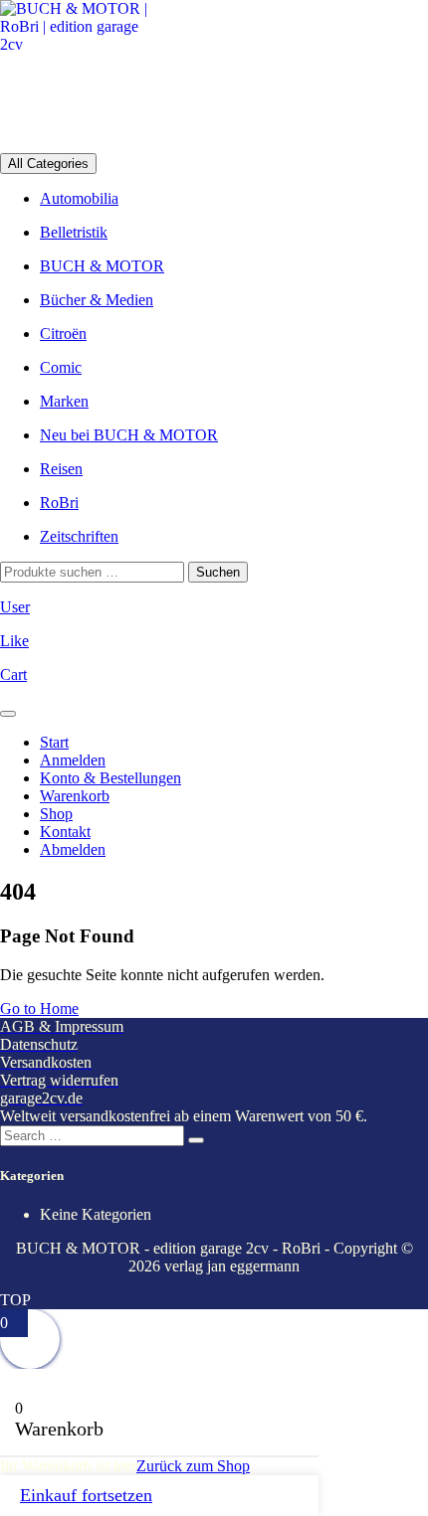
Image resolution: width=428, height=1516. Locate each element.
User (15, 606)
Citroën (63, 333)
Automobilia (79, 198)
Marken (64, 401)
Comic (61, 367)
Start (54, 742)
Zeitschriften (79, 536)
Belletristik (73, 232)
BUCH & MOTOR (102, 265)
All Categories (48, 163)
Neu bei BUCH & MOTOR (129, 434)
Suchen (218, 572)
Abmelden (73, 849)
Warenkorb (74, 795)
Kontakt (65, 831)
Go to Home (39, 1008)
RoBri (59, 502)
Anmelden (73, 760)
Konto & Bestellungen (110, 777)
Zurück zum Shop (193, 1465)
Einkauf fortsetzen (86, 1495)
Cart (13, 674)
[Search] (196, 1140)
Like (14, 640)
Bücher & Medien (96, 299)
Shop (56, 813)
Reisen (61, 468)
